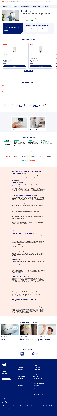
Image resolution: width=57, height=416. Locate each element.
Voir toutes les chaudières (28, 70)
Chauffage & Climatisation (8, 8)
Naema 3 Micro (6, 55)
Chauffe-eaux (47, 6)
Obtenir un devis (41, 74)
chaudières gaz (26, 184)
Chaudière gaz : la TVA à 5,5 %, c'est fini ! (9, 338)
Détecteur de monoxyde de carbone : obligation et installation (45, 339)
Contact (49, 1)
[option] (31, 29)
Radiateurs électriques (36, 6)
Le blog (46, 1)
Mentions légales (4, 405)
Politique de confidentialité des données (26, 405)
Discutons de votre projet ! (19, 272)
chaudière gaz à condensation (25, 197)
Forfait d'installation (35, 129)
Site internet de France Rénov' (47, 405)
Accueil (3, 8)
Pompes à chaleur (6, 6)
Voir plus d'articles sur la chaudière (7, 342)
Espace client (53, 1)
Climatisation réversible (25, 6)
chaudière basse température (17, 235)
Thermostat (15, 129)
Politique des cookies (37, 405)
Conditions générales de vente (13, 405)
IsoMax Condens (33, 55)
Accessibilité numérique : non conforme (8, 408)
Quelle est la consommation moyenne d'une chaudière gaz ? (28, 338)
